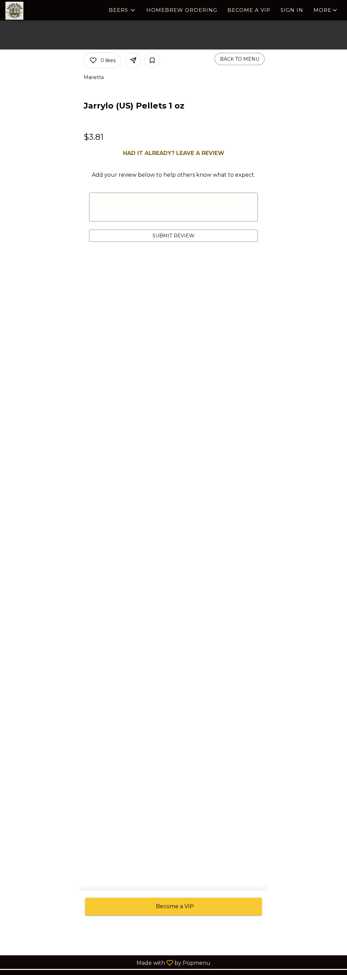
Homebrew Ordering (181, 10)
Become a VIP (248, 10)
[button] (122, 10)
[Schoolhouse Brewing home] (35, 11)
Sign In (292, 10)
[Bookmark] (152, 60)
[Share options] (133, 60)
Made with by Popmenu (107, 962)
